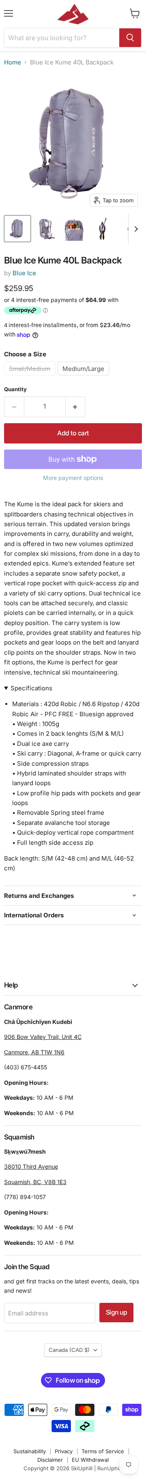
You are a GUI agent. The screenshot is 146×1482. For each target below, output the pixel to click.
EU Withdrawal (90, 1459)
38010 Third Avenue (31, 1166)
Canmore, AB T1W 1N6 (34, 1052)
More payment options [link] (73, 478)
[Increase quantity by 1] (76, 406)
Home (12, 62)
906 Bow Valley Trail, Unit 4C (43, 1036)
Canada (69, 1350)
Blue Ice (24, 273)
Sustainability (29, 1451)
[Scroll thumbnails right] (134, 229)
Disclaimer (50, 1459)
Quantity (15, 389)
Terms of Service (103, 1451)
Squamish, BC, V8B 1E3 (35, 1181)
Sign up (116, 1312)
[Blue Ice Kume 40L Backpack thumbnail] (17, 229)
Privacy (64, 1451)
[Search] (130, 37)
